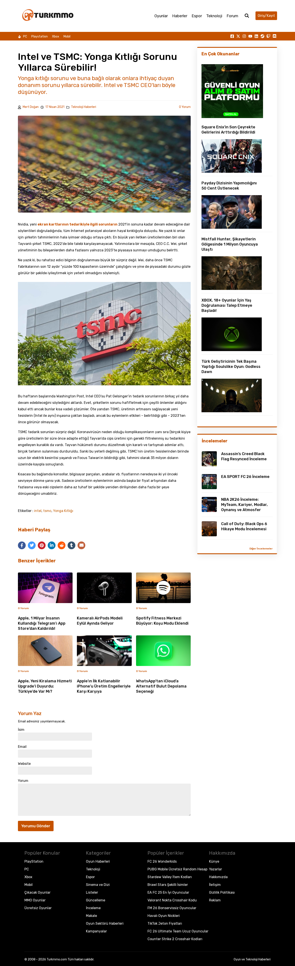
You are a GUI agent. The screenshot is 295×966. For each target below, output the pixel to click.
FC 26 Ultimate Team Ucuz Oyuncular (178, 931)
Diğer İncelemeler (261, 548)
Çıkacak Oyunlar (37, 892)
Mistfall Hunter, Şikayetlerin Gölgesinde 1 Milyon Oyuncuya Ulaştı (229, 244)
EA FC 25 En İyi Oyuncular (168, 892)
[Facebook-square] (232, 36)
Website (24, 763)
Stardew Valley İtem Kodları (170, 877)
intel (37, 511)
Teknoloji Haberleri (83, 107)
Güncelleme (95, 900)
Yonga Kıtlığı (63, 511)
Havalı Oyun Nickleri (164, 916)
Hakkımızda (218, 877)
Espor (197, 16)
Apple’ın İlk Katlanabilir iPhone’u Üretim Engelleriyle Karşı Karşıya (104, 686)
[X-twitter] (238, 36)
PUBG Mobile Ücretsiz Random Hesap (177, 869)
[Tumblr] (71, 545)
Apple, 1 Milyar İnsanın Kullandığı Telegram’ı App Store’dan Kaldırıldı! (41, 623)
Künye (214, 861)
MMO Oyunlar (35, 900)
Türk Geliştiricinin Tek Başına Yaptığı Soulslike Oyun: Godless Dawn (230, 366)
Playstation (39, 36)
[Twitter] (32, 545)
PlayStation (33, 861)
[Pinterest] (42, 545)
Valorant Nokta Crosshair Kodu (172, 900)
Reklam (215, 900)
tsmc (47, 511)
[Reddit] (61, 545)
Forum (232, 16)
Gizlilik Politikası (222, 892)
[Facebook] (22, 545)
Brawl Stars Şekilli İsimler (168, 885)
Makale (91, 916)
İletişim (215, 885)
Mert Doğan (31, 107)
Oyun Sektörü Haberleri (105, 923)
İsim (21, 729)
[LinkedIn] (52, 545)
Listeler (92, 892)
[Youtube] (250, 36)
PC (25, 36)
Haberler (179, 16)
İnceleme (93, 908)
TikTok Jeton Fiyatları (165, 923)
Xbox (55, 36)
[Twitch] (268, 36)
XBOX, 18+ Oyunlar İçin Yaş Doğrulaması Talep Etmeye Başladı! (226, 305)
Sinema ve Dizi (98, 885)
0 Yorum (185, 107)
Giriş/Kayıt (266, 16)
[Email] (81, 545)
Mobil (66, 36)
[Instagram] (244, 36)
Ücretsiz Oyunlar (38, 908)
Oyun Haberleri (98, 861)
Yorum (23, 780)
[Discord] (274, 36)
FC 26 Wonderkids (162, 861)
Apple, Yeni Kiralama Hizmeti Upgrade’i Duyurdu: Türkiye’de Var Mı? (45, 686)
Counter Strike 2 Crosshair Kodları (175, 939)
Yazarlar (215, 869)
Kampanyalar (96, 931)
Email (22, 746)
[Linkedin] (256, 36)
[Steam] (262, 36)
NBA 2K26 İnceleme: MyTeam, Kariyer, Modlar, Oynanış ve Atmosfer (244, 504)
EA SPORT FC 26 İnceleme (245, 476)
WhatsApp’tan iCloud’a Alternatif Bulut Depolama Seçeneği (161, 686)
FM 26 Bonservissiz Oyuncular (172, 908)
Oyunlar (161, 16)
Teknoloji (214, 16)
